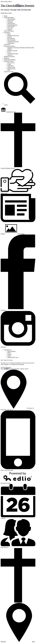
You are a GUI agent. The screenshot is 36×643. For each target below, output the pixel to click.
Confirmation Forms (12, 53)
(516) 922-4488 (9, 470)
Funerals (9, 29)
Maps (33, 641)
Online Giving (11, 67)
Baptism (9, 37)
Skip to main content (6, 1)
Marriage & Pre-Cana (13, 35)
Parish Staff (10, 20)
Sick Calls (10, 28)
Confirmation (10, 43)
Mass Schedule (11, 19)
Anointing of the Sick (13, 41)
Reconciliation (11, 38)
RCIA (9, 52)
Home (9, 34)
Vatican (9, 354)
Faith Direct (10, 65)
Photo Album (20, 233)
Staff (8, 70)
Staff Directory (11, 23)
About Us (10, 55)
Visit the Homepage (6, 367)
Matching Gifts (11, 68)
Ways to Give (11, 62)
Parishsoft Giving (11, 112)
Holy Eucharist (11, 40)
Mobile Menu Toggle (6, 13)
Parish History (11, 26)
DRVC (9, 352)
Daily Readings (11, 351)
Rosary (9, 355)
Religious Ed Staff (12, 50)
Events (9, 64)
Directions (10, 22)
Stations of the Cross (12, 357)
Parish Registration (12, 25)
